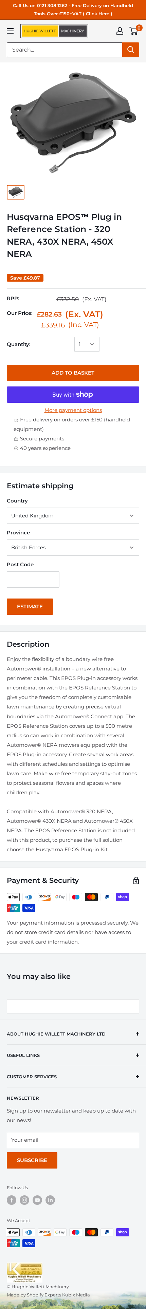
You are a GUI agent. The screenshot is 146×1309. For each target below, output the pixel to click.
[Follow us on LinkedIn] (50, 1200)
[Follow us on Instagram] (24, 1200)
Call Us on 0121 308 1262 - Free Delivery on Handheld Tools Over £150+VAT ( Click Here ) (73, 9)
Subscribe (32, 1160)
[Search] (130, 49)
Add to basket (73, 372)
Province (18, 532)
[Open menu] (10, 31)
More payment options (73, 410)
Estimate (30, 606)
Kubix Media (76, 1294)
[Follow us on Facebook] (11, 1200)
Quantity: (19, 344)
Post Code (20, 564)
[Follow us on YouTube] (37, 1200)
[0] (133, 31)
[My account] (119, 31)
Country (17, 500)
